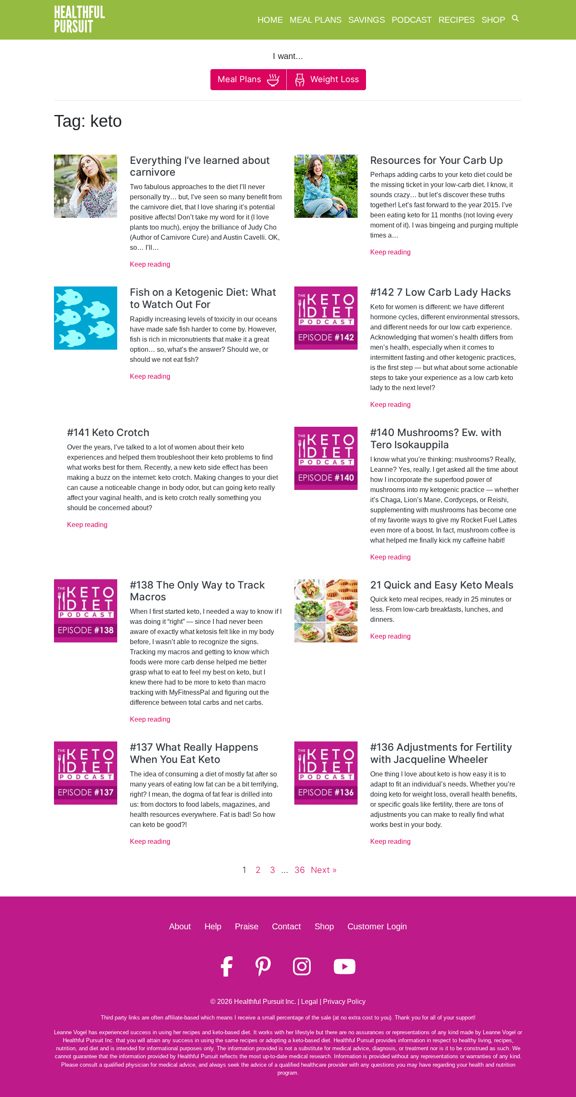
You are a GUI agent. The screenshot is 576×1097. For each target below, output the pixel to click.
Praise (246, 926)
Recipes (457, 19)
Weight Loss (333, 79)
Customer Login (377, 926)
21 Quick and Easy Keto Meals (442, 585)
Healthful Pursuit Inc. (265, 1001)
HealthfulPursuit (79, 19)
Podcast (412, 19)
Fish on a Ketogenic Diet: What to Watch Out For (203, 298)
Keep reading (150, 264)
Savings (366, 19)
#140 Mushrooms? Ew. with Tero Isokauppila (435, 438)
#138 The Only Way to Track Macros (197, 591)
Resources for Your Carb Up (436, 160)
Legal (309, 1001)
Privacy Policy (344, 1001)
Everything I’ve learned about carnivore (200, 166)
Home (270, 19)
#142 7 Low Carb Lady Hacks (440, 292)
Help (213, 926)
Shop (493, 19)
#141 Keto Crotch (108, 432)
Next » (324, 870)
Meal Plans (316, 19)
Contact (286, 926)
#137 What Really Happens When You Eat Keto (194, 753)
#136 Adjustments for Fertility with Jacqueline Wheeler (441, 753)
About (180, 926)
